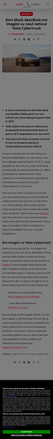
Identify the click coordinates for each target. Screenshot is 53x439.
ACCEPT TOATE (26, 432)
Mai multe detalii (12, 396)
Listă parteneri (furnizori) (9, 427)
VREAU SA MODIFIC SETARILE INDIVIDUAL (26, 435)
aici (30, 405)
